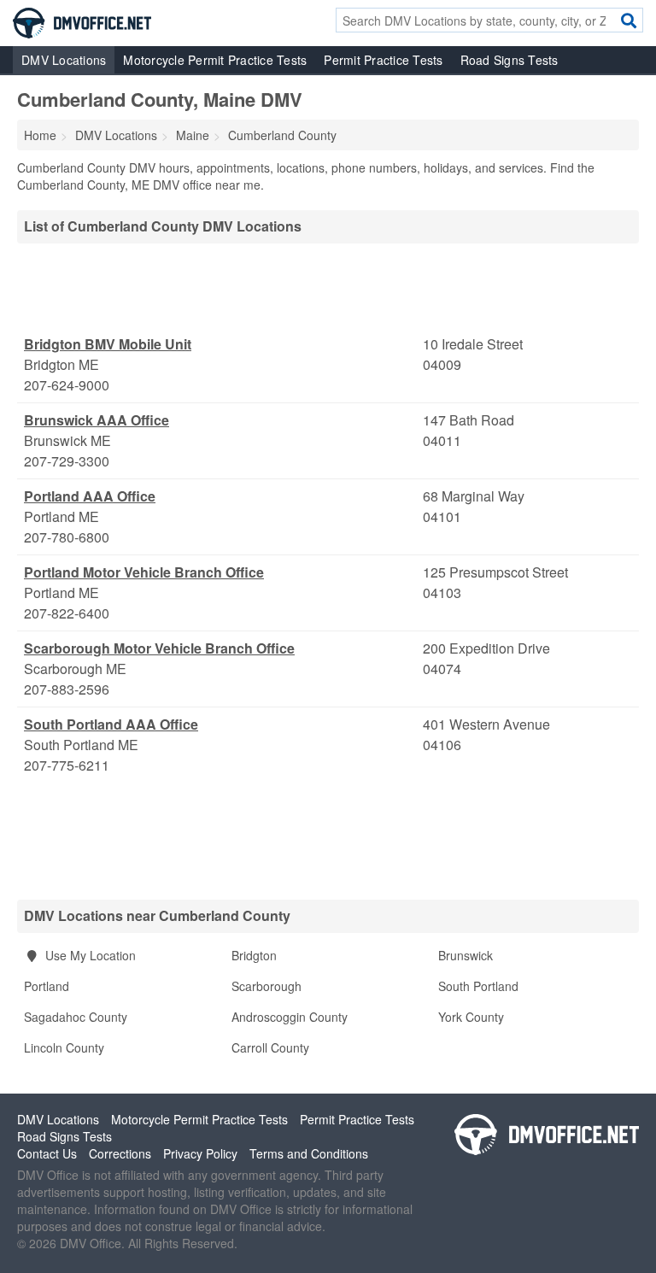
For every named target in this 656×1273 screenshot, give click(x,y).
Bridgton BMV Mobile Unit (107, 344)
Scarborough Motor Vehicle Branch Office (159, 648)
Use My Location (89, 955)
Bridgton (254, 955)
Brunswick (465, 955)
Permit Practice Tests (383, 59)
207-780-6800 (66, 537)
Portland (46, 985)
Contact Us (47, 1153)
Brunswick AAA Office (96, 420)
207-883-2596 (66, 689)
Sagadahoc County (75, 1016)
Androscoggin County (289, 1016)
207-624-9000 (66, 385)
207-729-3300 (66, 461)
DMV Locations (63, 59)
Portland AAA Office (89, 496)
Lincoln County (64, 1047)
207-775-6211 (66, 765)
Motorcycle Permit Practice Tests (215, 59)
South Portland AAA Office (111, 724)
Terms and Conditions (308, 1153)
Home (40, 135)
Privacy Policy (200, 1153)
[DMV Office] (82, 21)
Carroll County (270, 1047)
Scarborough (266, 985)
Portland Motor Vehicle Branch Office (144, 572)
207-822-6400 (66, 613)
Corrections (120, 1153)
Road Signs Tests (509, 59)
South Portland (478, 985)
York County (471, 1016)
